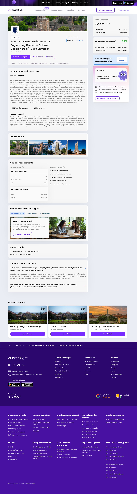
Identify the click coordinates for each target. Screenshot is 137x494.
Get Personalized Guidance (43, 57)
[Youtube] (18, 364)
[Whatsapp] (23, 364)
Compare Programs (22, 234)
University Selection (17, 214)
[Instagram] (9, 364)
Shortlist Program (21, 57)
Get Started (121, 60)
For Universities (124, 10)
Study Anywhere (41, 10)
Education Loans (57, 10)
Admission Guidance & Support (59, 63)
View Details (27, 334)
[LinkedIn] (14, 364)
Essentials (70, 10)
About (13, 63)
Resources (82, 10)
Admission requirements (39, 63)
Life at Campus (23, 63)
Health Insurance (45, 214)
